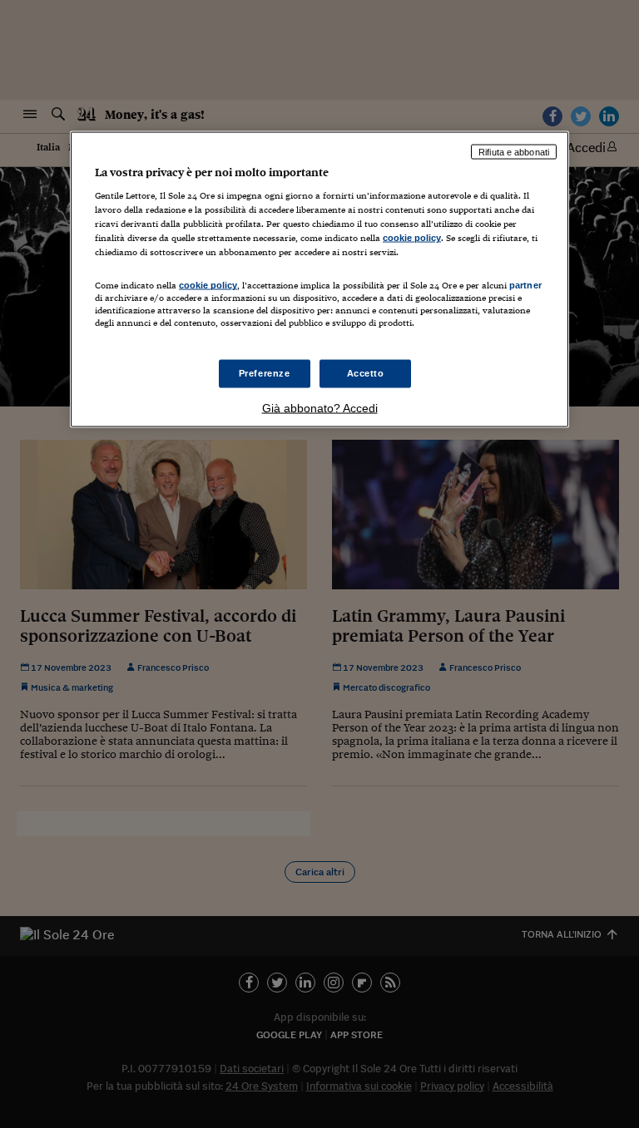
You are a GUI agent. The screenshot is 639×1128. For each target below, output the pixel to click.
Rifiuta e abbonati (513, 151)
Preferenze (264, 372)
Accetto (365, 372)
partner (525, 285)
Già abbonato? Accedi (320, 407)
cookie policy (412, 238)
